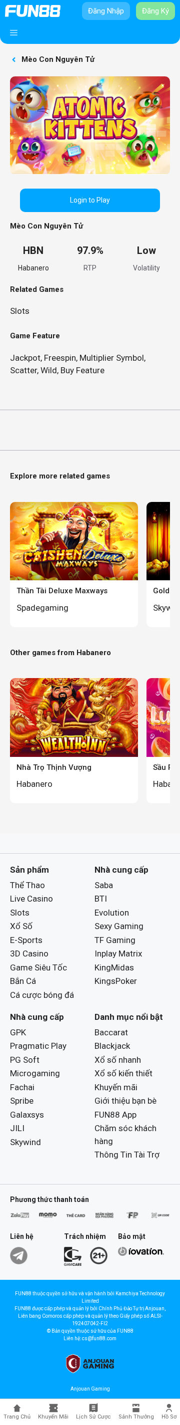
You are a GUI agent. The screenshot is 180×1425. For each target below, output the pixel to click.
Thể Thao (27, 885)
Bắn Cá (23, 981)
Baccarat (111, 1032)
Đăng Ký (155, 10)
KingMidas (114, 967)
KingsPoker (115, 981)
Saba (103, 885)
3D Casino (29, 953)
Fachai (22, 1087)
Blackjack (112, 1046)
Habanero (33, 268)
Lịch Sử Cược (93, 1417)
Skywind (25, 1142)
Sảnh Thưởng (136, 1417)
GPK (18, 1032)
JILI (17, 1128)
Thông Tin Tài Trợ (127, 1155)
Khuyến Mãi (53, 1417)
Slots (20, 311)
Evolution (111, 913)
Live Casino (31, 899)
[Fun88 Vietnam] (32, 11)
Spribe (22, 1101)
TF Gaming (115, 940)
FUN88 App (115, 1115)
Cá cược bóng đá (42, 995)
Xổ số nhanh (117, 1060)
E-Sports (26, 940)
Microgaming (35, 1073)
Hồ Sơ (169, 1417)
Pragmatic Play (38, 1046)
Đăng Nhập (106, 10)
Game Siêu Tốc (38, 967)
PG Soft (25, 1060)
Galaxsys (27, 1115)
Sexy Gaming (119, 926)
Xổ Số (21, 926)
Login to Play (90, 200)
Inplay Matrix (118, 953)
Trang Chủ (17, 1417)
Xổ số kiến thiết (123, 1073)
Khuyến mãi (116, 1087)
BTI (100, 899)
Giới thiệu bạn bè (125, 1101)
